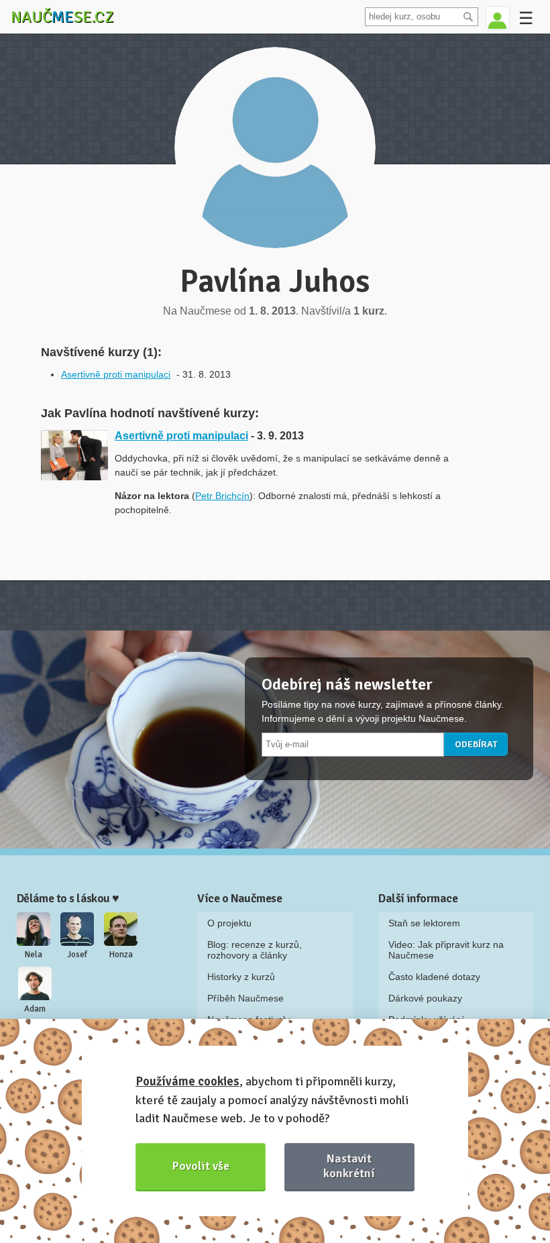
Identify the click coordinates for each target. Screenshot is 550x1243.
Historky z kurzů (241, 976)
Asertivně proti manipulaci (115, 374)
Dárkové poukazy (425, 998)
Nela (33, 954)
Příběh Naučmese (245, 998)
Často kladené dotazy (434, 976)
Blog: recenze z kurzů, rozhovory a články (254, 950)
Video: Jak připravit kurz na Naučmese (446, 950)
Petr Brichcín (222, 495)
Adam (35, 1009)
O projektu (229, 923)
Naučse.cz (62, 17)
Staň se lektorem (424, 923)
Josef (77, 954)
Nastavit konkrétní (349, 1165)
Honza (121, 954)
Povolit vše (200, 1165)
